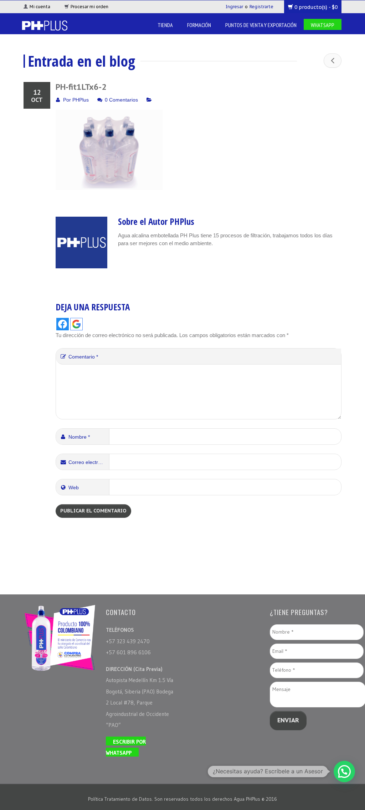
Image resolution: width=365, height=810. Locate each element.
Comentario (83, 357)
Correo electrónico (88, 462)
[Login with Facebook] (62, 324)
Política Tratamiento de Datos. (121, 799)
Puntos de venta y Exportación (261, 25)
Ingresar (234, 6)
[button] (344, 771)
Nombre (79, 437)
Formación (199, 25)
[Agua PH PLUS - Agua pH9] (44, 24)
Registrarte (261, 6)
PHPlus (80, 100)
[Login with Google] (76, 324)
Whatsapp (322, 25)
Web (73, 487)
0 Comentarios (121, 100)
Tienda (165, 25)
